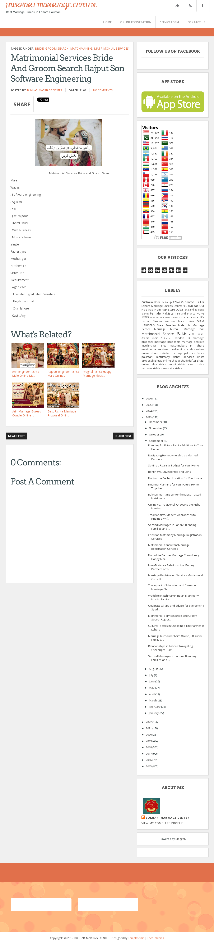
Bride (39, 48)
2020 (149, 734)
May (152, 688)
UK (188, 338)
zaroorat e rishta (171, 368)
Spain (155, 338)
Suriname (166, 338)
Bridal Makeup (163, 302)
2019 (149, 741)
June (152, 681)
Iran (166, 321)
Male (191, 321)
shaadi (176, 360)
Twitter (177, 5)
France (191, 313)
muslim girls (177, 349)
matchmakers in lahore (187, 345)
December (156, 422)
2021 (149, 728)
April (152, 694)
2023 (149, 417)
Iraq (173, 321)
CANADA (178, 302)
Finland (181, 313)
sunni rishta (177, 364)
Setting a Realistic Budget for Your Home (173, 465)
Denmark (179, 305)
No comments (103, 90)
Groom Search (57, 48)
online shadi (149, 353)
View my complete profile (162, 823)
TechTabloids (155, 938)
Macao (182, 321)
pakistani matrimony (155, 357)
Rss (190, 5)
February (155, 707)
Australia (147, 302)
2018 (149, 747)
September (156, 441)
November (156, 428)
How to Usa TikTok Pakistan (166, 317)
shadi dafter (188, 360)
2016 (149, 760)
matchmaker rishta (154, 345)
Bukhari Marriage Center (44, 90)
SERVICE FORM (169, 22)
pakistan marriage (171, 353)
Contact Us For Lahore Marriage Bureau (172, 304)
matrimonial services (111, 48)
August (153, 669)
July (151, 675)
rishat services (183, 357)
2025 (149, 405)
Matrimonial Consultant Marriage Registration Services (169, 547)
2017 (149, 753)
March (153, 700)
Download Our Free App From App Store (172, 307)
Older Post (123, 436)
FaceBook (202, 5)
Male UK (184, 325)
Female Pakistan (163, 313)
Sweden (179, 338)
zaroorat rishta (150, 368)
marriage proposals (167, 342)
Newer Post (16, 436)
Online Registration (135, 22)
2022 (149, 722)
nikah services (195, 349)
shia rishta (159, 364)
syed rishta (196, 364)
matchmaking (81, 48)
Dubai (179, 309)
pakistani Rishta (194, 353)
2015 (149, 766)
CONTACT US (196, 22)
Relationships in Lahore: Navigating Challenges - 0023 (170, 648)
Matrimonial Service (157, 333)
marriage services (193, 341)
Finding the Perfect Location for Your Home (175, 478)
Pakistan (185, 333)
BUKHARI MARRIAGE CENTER (51, 5)
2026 (149, 398)
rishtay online (162, 360)
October (154, 434)
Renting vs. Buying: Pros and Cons (169, 472)
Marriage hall (194, 329)
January (154, 713)
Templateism (136, 938)
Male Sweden (166, 325)
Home (107, 22)
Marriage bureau (167, 329)
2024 (149, 411)
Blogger (180, 839)
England (189, 309)
